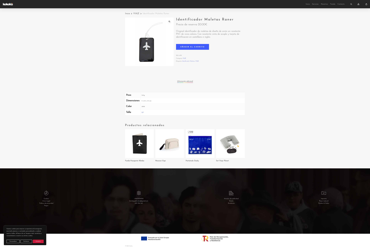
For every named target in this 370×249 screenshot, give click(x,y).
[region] (25, 235)
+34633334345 (138, 198)
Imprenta (324, 198)
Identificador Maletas (188, 61)
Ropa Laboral (323, 201)
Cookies (46, 198)
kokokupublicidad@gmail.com (138, 201)
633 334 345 (139, 203)
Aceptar (38, 241)
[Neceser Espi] (169, 143)
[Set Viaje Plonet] (230, 143)
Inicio (127, 13)
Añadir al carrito (192, 47)
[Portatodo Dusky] (200, 143)
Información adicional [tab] (185, 81)
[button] (169, 21)
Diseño (231, 201)
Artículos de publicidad (231, 198)
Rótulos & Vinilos (323, 203)
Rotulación (231, 203)
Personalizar (13, 241)
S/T (143, 112)
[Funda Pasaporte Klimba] (139, 143)
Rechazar (26, 241)
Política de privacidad (46, 203)
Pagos (46, 205)
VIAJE (136, 13)
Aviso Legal (46, 201)
